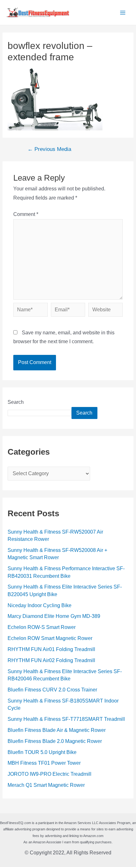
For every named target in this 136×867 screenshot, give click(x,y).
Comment (25, 214)
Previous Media (49, 149)
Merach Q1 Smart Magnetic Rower (46, 785)
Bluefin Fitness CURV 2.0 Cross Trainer (52, 689)
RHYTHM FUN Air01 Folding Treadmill (51, 649)
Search (16, 402)
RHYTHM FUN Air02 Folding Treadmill (51, 660)
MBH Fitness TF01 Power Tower (44, 763)
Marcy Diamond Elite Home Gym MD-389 (54, 616)
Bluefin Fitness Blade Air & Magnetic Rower (57, 730)
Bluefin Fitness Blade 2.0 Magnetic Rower (55, 741)
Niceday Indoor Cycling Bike (39, 605)
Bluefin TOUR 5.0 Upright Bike (42, 752)
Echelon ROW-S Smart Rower (42, 627)
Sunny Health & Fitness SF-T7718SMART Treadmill (66, 719)
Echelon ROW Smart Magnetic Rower (50, 638)
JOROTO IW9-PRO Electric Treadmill (49, 774)
